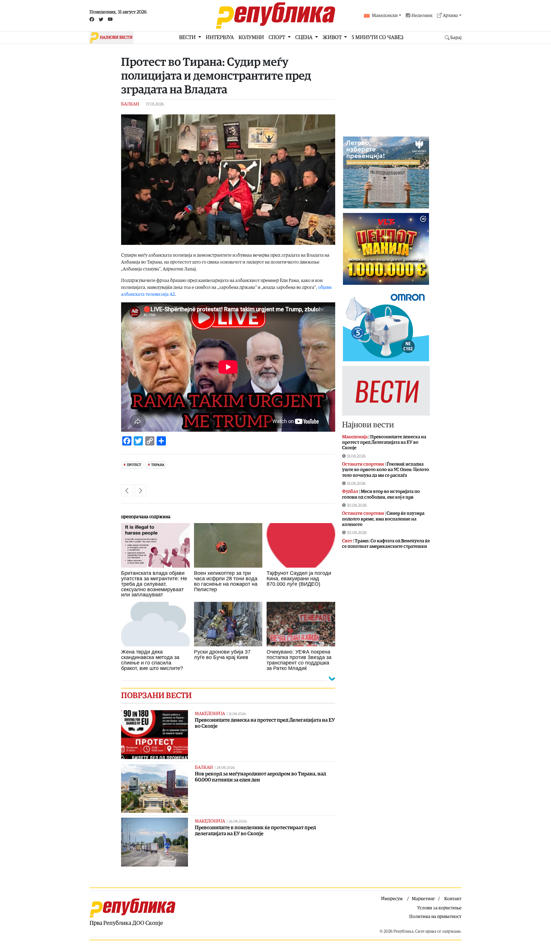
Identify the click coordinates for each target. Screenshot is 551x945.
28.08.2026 (225, 768)
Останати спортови (363, 464)
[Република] (275, 15)
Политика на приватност (435, 916)
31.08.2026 (237, 714)
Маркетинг (423, 898)
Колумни (251, 37)
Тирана (157, 464)
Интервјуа (220, 37)
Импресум (392, 898)
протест (134, 464)
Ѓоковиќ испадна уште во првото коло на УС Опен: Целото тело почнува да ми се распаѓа (385, 469)
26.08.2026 (237, 821)
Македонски (385, 15)
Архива (450, 15)
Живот (333, 37)
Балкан (130, 104)
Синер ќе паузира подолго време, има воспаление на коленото (383, 519)
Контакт (452, 898)
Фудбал (350, 491)
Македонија (210, 713)
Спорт (277, 37)
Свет (347, 541)
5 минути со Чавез (377, 37)
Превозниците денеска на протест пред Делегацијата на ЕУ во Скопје (384, 442)
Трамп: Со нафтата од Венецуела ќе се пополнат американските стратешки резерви (386, 546)
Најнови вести (368, 425)
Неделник (422, 15)
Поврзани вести (156, 696)
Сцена (304, 37)
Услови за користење (439, 908)
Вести (188, 37)
